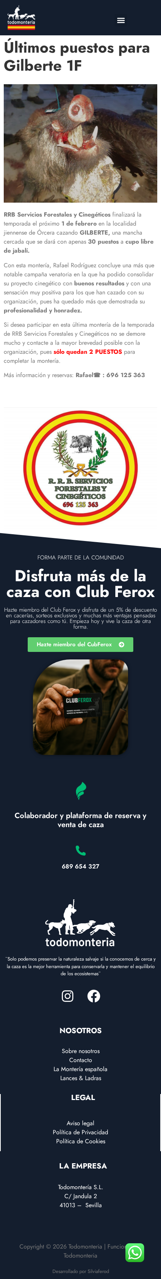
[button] (121, 20)
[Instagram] (67, 996)
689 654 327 (80, 866)
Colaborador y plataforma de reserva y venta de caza (80, 820)
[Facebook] (93, 996)
